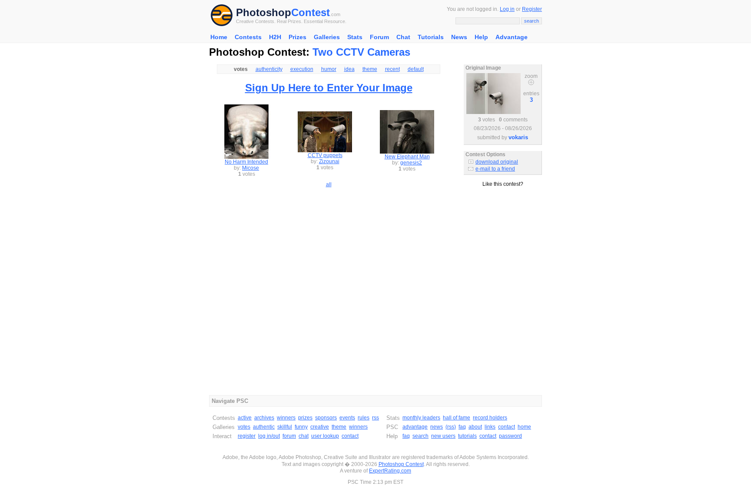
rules (363, 418)
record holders (490, 418)
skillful (284, 427)
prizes (305, 418)
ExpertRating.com (390, 471)
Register (532, 9)
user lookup (325, 436)
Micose (250, 168)
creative (319, 427)
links (490, 427)
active (245, 418)
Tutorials (431, 37)
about (475, 427)
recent (392, 69)
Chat (403, 37)
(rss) (450, 427)
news (436, 427)
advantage (415, 427)
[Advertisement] (503, 225)
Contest (310, 12)
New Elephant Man (407, 157)
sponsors (326, 418)
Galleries (327, 37)
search (420, 436)
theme (369, 69)
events (347, 418)
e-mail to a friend (495, 169)
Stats (354, 37)
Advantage (511, 37)
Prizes (297, 37)
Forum (379, 37)
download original (496, 162)
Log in (507, 9)
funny (301, 427)
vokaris (518, 137)
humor (328, 69)
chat (304, 436)
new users (443, 436)
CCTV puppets (325, 155)
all (329, 184)
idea (349, 69)
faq (462, 427)
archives (264, 418)
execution (301, 69)
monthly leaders (421, 418)
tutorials (467, 436)
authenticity (269, 69)
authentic (264, 427)
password (510, 436)
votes (244, 427)
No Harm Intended (246, 162)
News (459, 37)
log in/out (269, 436)
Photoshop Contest (401, 464)
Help (481, 37)
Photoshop (263, 12)
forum (289, 436)
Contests (248, 37)
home (524, 427)
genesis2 (411, 163)
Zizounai (329, 161)
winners (286, 418)
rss (375, 418)
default (416, 69)
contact (350, 436)
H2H (275, 37)
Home (218, 37)
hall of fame (456, 418)
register (247, 436)
